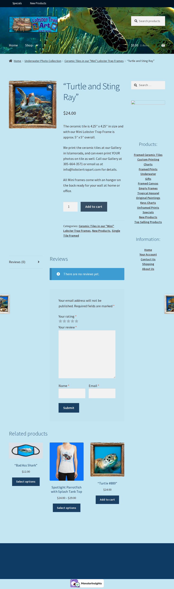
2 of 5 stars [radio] (64, 321)
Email (94, 386)
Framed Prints (148, 169)
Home (13, 45)
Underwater (148, 174)
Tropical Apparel (148, 193)
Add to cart (93, 206)
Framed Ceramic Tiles (148, 155)
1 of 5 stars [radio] (60, 321)
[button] (50, 87)
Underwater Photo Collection (43, 61)
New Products (38, 3)
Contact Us (148, 259)
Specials (17, 3)
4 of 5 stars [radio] (72, 321)
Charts (148, 164)
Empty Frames (148, 188)
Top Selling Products (148, 222)
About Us (148, 269)
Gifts (148, 179)
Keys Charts (148, 203)
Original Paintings (148, 198)
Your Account (148, 254)
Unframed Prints (148, 207)
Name (64, 386)
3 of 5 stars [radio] (68, 321)
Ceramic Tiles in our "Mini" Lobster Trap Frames (94, 61)
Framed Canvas (148, 183)
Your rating (68, 316)
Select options (25, 481)
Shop (29, 45)
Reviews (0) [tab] (17, 262)
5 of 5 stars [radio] (76, 321)
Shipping (148, 264)
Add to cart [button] (107, 499)
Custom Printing (148, 159)
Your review (68, 327)
